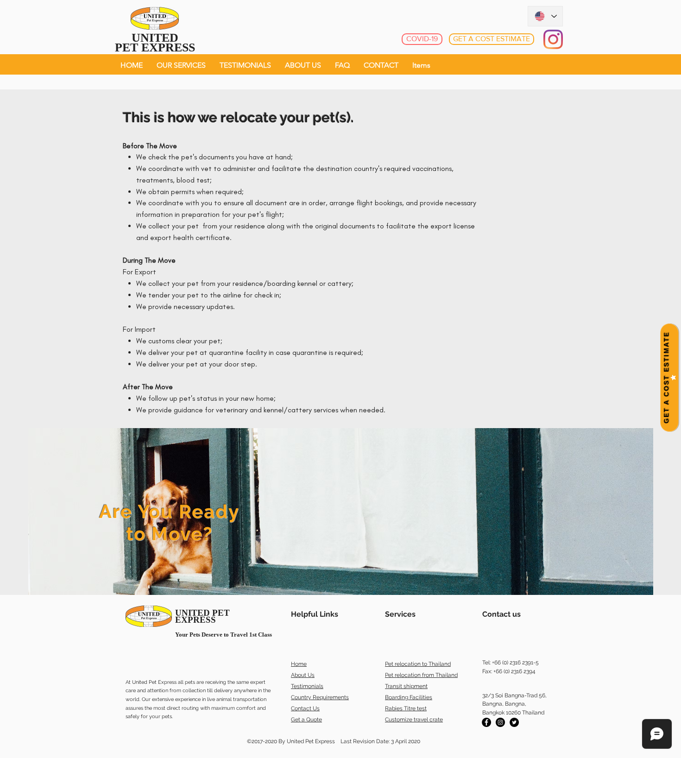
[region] (340, 511)
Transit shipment (406, 686)
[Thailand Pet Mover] (514, 722)
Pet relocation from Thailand (421, 675)
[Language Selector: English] (545, 16)
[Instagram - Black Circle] (500, 722)
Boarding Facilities (408, 697)
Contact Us (305, 708)
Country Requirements (320, 697)
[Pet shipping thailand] (486, 722)
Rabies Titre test (406, 708)
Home (299, 664)
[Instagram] (553, 39)
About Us (303, 675)
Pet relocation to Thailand (418, 664)
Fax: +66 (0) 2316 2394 (509, 671)
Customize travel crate (414, 719)
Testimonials (307, 686)
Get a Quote (306, 719)
